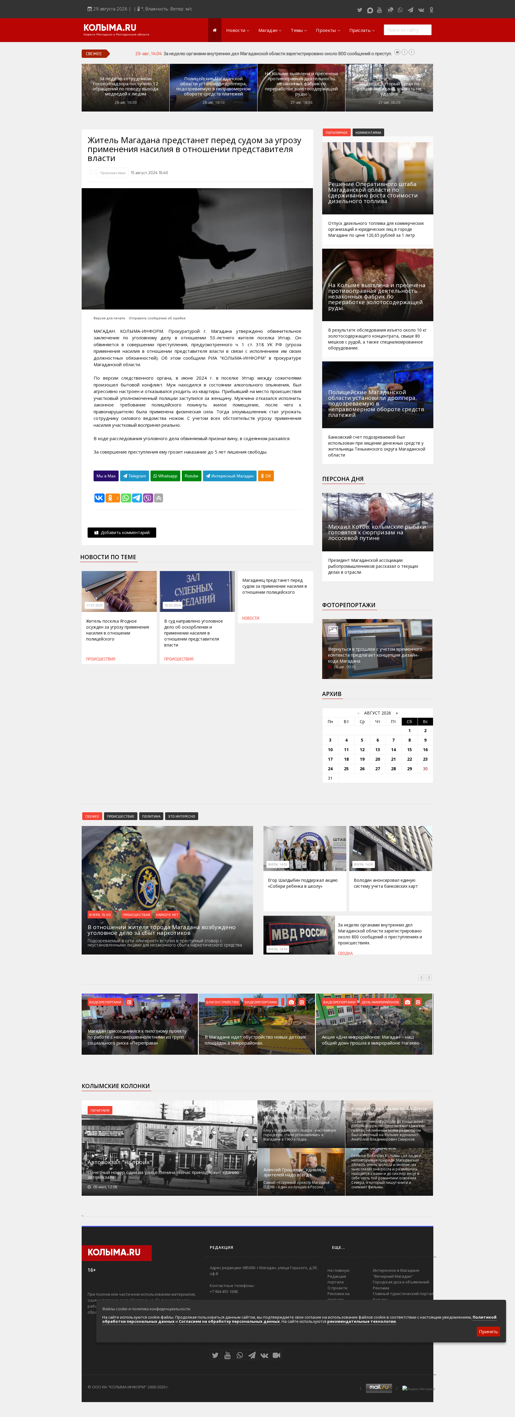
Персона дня (343, 479)
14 (393, 749)
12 (362, 749)
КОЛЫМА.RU (109, 28)
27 (377, 768)
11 (346, 749)
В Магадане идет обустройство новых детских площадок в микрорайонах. (255, 1040)
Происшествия (112, 173)
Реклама (381, 1288)
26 (362, 768)
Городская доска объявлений (401, 1282)
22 (409, 759)
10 (330, 749)
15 (409, 749)
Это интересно (181, 816)
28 (393, 768)
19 (362, 759)
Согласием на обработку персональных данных (229, 1321)
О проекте (338, 1288)
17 (330, 759)
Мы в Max (106, 476)
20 (377, 759)
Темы (297, 30)
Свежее (92, 816)
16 (425, 749)
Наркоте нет (167, 914)
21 (393, 759)
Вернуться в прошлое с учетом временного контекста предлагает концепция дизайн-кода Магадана (375, 655)
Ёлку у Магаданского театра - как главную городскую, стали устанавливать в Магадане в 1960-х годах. (299, 1135)
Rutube (191, 476)
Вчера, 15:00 (100, 914)
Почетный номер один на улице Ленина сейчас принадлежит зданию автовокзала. (163, 1174)
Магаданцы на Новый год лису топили (296, 1120)
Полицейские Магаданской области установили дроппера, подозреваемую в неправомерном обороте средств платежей (213, 86)
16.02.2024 (173, 605)
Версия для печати (109, 318)
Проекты (326, 30)
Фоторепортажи (349, 605)
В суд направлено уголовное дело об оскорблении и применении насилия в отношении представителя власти (193, 633)
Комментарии (368, 132)
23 (425, 759)
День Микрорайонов (380, 1002)
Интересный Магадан (232, 476)
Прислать (360, 30)
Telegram (136, 476)
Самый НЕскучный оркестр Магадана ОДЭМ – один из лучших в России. (296, 1184)
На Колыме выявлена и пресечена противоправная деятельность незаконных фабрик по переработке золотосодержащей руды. (301, 83)
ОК (267, 476)
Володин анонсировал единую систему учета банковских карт (386, 883)
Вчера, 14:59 (277, 864)
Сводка (345, 953)
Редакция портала (337, 1279)
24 (330, 768)
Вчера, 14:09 (363, 864)
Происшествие (120, 816)
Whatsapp (167, 476)
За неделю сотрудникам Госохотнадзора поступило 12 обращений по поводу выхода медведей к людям (125, 86)
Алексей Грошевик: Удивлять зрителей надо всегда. (294, 1172)
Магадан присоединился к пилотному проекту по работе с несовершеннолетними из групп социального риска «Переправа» (137, 1037)
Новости (235, 30)
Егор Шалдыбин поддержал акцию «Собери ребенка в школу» (303, 883)
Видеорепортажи (105, 1002)
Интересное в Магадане (396, 1270)
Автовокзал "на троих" (120, 1162)
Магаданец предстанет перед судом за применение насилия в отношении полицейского (274, 586)
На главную (339, 1270)
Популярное (337, 132)
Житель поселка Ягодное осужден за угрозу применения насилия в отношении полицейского (117, 630)
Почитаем (100, 1110)
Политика (151, 816)
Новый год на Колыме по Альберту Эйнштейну (389, 1111)
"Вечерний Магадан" (393, 1276)
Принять (488, 1331)
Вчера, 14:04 (277, 949)
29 (409, 768)
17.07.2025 (94, 605)
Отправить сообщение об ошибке (157, 318)
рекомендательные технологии (361, 1321)
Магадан (267, 30)
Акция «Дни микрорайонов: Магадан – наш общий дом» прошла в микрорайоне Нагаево (370, 1040)
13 (377, 749)
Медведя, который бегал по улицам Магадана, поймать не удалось (389, 88)
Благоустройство (222, 1002)
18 (346, 759)
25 (346, 768)
